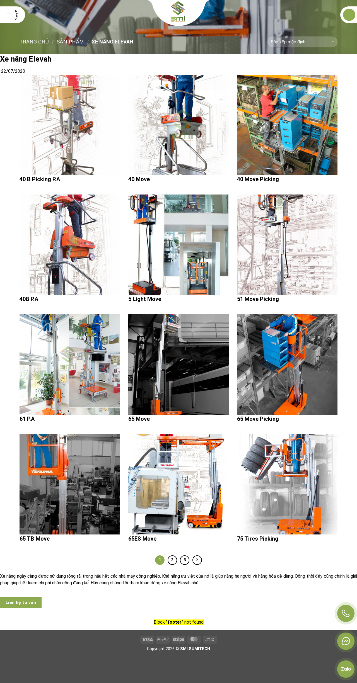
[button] (12, 15)
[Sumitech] (178, 15)
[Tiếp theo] (197, 560)
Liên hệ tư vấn (21, 602)
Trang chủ (34, 42)
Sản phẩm (70, 42)
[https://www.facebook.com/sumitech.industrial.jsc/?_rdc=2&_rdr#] (346, 641)
